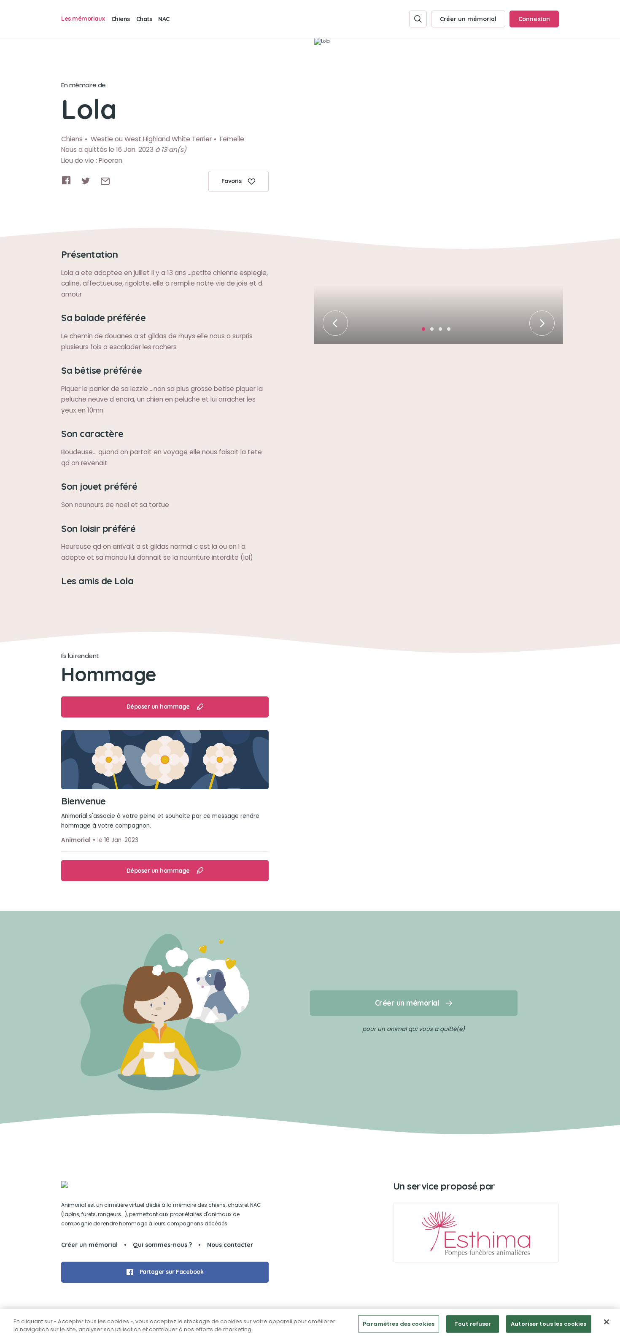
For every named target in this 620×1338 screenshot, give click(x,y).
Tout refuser (472, 1324)
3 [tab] (443, 331)
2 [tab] (434, 331)
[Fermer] (606, 1322)
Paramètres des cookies (398, 1324)
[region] (310, 1323)
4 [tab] (451, 331)
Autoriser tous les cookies (548, 1324)
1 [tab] (426, 331)
